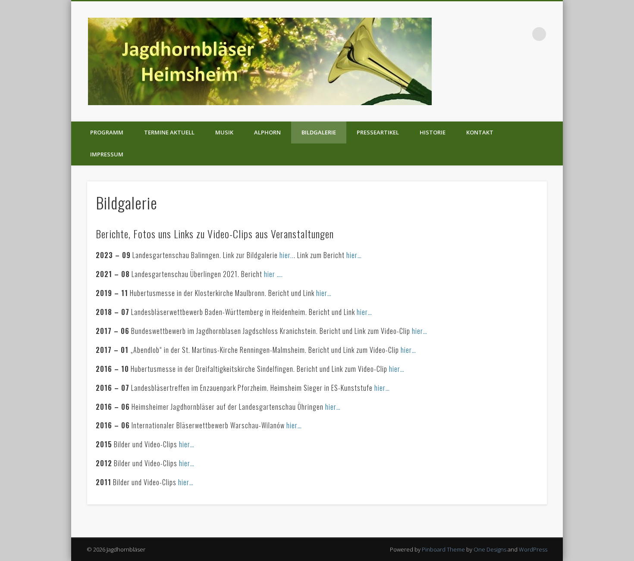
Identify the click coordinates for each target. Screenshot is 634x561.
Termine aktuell (169, 132)
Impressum (106, 154)
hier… (354, 255)
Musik (224, 132)
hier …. (273, 274)
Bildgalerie (318, 132)
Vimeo (521, 34)
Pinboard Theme (443, 549)
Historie (433, 132)
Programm (106, 132)
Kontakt (479, 132)
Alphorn (267, 132)
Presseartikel (378, 132)
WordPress (533, 549)
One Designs (490, 549)
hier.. (286, 255)
